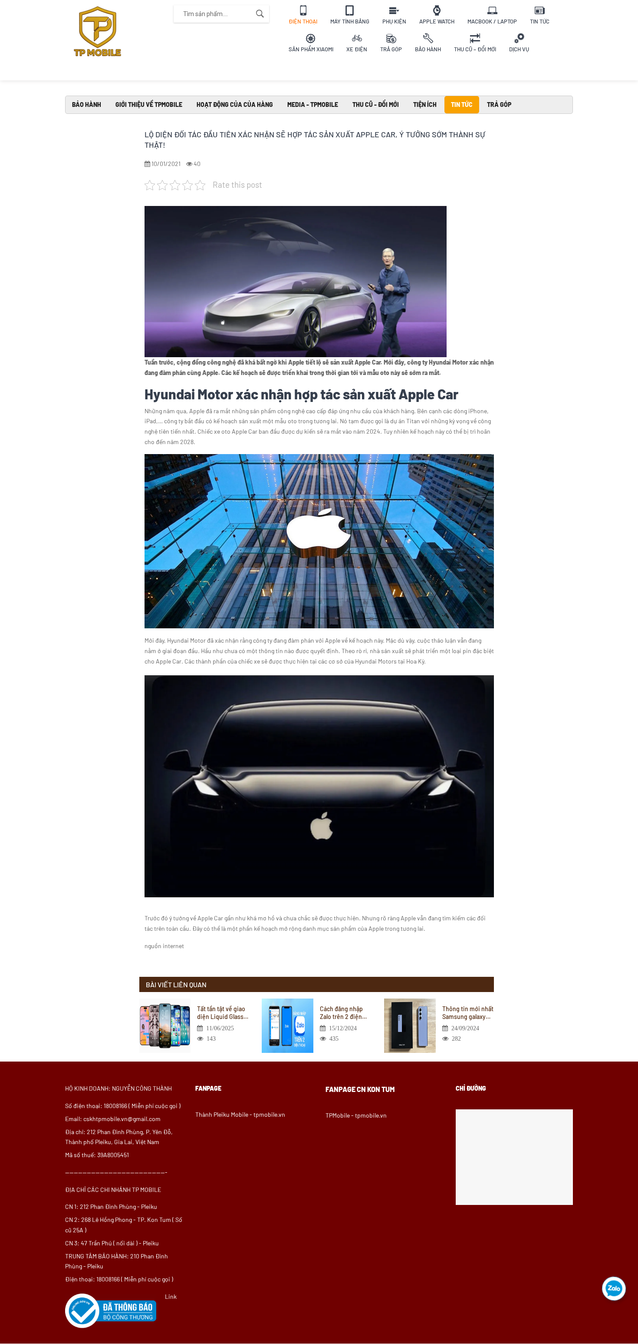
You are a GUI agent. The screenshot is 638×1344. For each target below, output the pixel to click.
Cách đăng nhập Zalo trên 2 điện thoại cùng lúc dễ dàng (343, 1013)
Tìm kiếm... (260, 14)
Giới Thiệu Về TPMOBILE (148, 104)
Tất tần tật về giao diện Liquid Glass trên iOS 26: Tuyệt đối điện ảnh (221, 1013)
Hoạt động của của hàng (235, 104)
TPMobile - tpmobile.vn (356, 1115)
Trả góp (499, 104)
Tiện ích (425, 104)
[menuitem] (303, 14)
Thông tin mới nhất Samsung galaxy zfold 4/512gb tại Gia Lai (467, 1013)
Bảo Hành (86, 104)
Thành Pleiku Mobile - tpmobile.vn (240, 1114)
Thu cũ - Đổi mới (375, 104)
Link (171, 1296)
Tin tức (462, 104)
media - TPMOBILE (312, 104)
